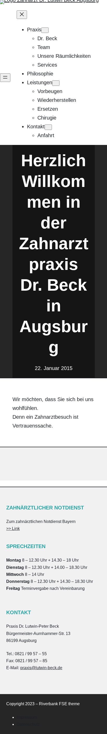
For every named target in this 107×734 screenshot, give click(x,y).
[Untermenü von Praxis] (45, 30)
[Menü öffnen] (5, 77)
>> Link (13, 528)
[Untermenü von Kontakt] (48, 127)
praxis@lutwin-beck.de (41, 668)
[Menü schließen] (22, 14)
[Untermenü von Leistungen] (55, 83)
